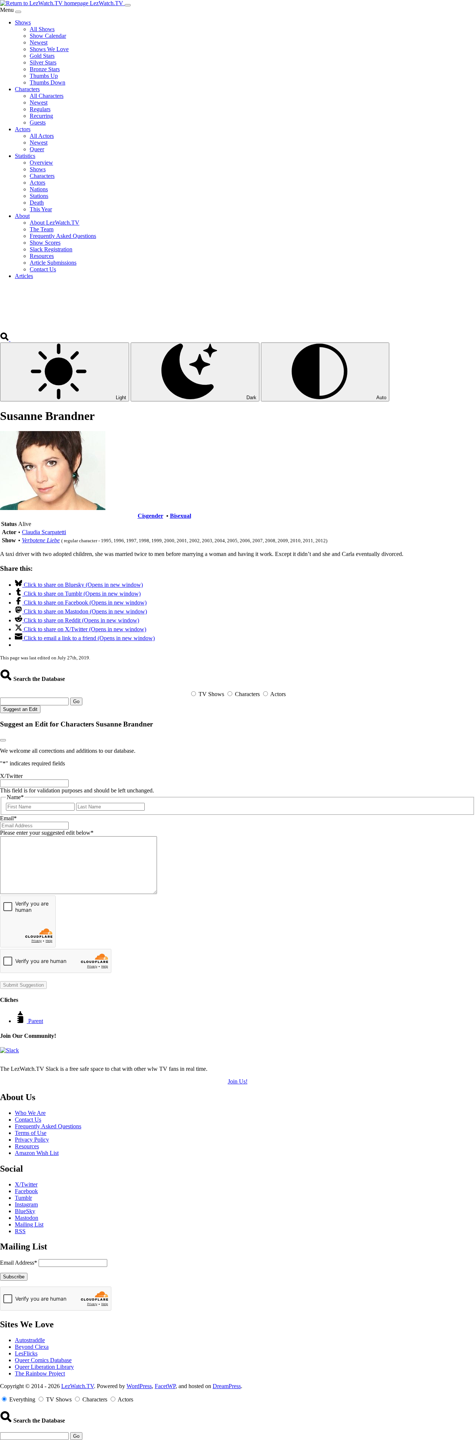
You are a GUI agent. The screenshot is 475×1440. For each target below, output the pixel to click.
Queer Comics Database (43, 1360)
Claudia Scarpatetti (44, 532)
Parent (35, 1021)
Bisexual (180, 516)
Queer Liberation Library (44, 1367)
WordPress (139, 1386)
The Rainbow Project (40, 1373)
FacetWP (165, 1386)
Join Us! (238, 1081)
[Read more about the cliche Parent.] (21, 1021)
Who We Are (30, 1113)
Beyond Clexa (32, 1347)
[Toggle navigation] (128, 5)
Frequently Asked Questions (48, 1126)
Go (76, 701)
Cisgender (150, 516)
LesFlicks (26, 1353)
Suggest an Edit (20, 709)
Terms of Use (30, 1133)
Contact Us (28, 1119)
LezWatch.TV (77, 1386)
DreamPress (227, 1386)
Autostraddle (30, 1340)
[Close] (18, 12)
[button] (5, 339)
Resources (27, 1146)
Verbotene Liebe (41, 540)
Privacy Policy (32, 1139)
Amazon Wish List (37, 1153)
